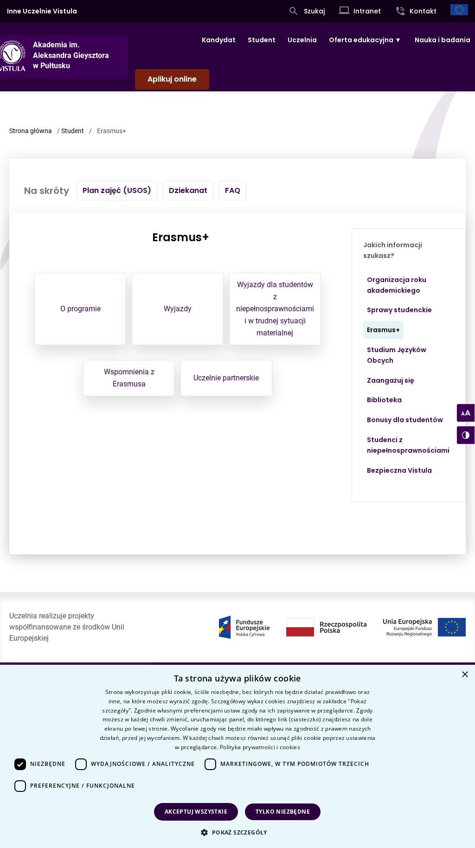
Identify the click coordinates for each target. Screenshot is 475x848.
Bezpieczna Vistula (399, 470)
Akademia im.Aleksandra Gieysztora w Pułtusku (71, 55)
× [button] (464, 674)
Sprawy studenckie (399, 310)
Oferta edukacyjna (361, 40)
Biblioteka (384, 400)
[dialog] (237, 756)
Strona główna (30, 131)
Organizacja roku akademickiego (396, 285)
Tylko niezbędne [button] (283, 812)
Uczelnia (302, 40)
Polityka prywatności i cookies (260, 747)
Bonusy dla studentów (405, 419)
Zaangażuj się (390, 380)
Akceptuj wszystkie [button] (196, 812)
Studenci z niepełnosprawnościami (408, 445)
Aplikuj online (172, 79)
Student (262, 40)
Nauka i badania (442, 40)
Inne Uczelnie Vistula (42, 11)
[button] (237, 832)
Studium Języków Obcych (396, 355)
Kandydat (219, 40)
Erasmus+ (383, 329)
